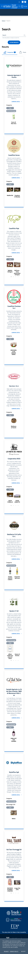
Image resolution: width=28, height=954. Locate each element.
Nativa (13, 818)
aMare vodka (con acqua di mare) (10, 656)
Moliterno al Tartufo (13, 427)
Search (4, 35)
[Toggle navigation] (2, 6)
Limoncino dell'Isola (17, 577)
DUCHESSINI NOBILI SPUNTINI (10, 889)
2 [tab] (13, 277)
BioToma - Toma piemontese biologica (17, 272)
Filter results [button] (14, 42)
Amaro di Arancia (17, 654)
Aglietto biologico (10, 271)
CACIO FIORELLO (10, 501)
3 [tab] (16, 277)
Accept (23, 951)
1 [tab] (11, 277)
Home (3, 21)
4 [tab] (18, 277)
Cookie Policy (14, 951)
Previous (5, 268)
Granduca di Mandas (17, 196)
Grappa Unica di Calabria (10, 578)
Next (23, 268)
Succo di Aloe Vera (13, 122)
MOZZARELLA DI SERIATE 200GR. (14, 352)
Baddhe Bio (10, 195)
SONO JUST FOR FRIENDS (14, 739)
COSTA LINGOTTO (17, 501)
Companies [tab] (11, 52)
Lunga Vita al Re (17, 888)
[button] (19, 6)
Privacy (6, 951)
